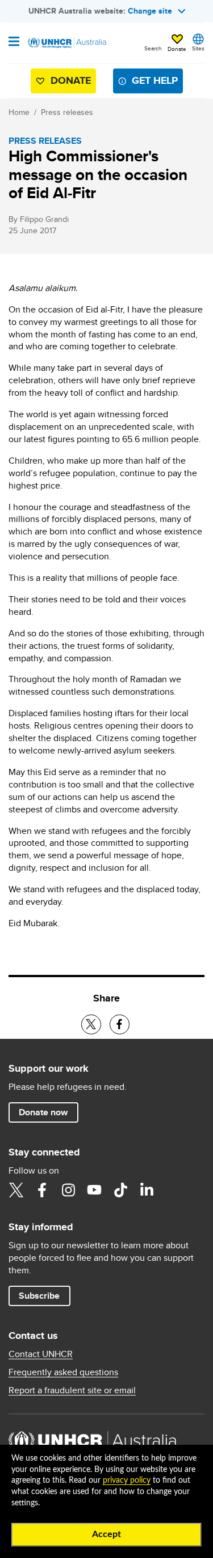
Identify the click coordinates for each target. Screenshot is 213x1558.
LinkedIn (146, 1190)
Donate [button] (177, 49)
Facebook (42, 1190)
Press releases (67, 112)
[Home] (66, 43)
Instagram (68, 1190)
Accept (106, 1534)
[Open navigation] (14, 42)
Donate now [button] (43, 1112)
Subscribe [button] (39, 1295)
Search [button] (153, 48)
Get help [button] (155, 80)
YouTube (94, 1190)
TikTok (120, 1190)
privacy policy (127, 1480)
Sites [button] (198, 48)
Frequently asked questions (63, 1372)
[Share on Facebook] (120, 1024)
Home (19, 112)
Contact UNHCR (41, 1354)
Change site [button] (150, 10)
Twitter (16, 1190)
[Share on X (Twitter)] (91, 1024)
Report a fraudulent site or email (72, 1390)
